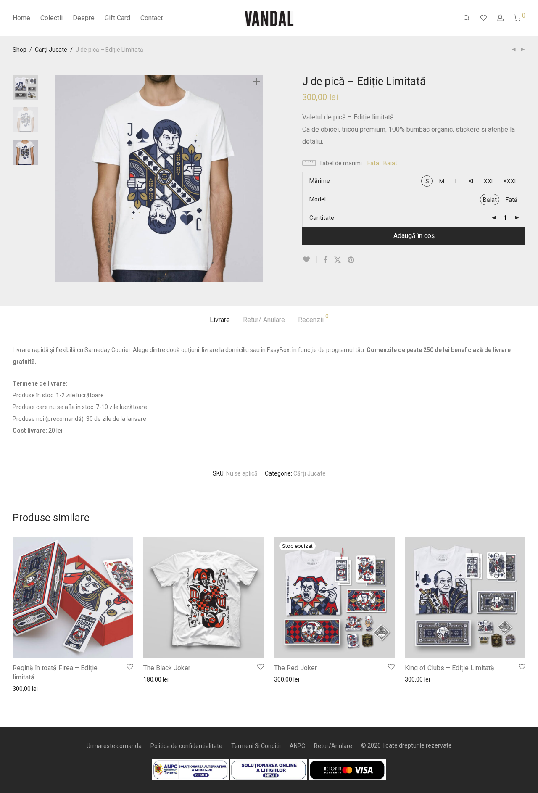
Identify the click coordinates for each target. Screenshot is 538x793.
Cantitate (321, 217)
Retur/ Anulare (264, 320)
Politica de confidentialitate (186, 746)
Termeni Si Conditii (256, 746)
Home (21, 18)
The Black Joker (166, 668)
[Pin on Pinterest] (351, 260)
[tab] (220, 320)
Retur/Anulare (333, 746)
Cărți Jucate (51, 49)
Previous (60, 179)
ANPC (297, 746)
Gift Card (117, 18)
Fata (373, 163)
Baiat (390, 163)
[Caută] (466, 18)
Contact (151, 18)
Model (317, 199)
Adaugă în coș (414, 236)
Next (258, 179)
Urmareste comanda (114, 746)
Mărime (319, 180)
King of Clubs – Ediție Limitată (449, 668)
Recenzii (313, 318)
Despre (84, 18)
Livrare (220, 320)
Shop (19, 49)
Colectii (51, 18)
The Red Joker (295, 668)
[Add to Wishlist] (309, 259)
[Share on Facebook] (325, 260)
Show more (23, 688)
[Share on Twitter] (337, 260)
